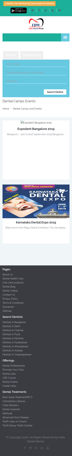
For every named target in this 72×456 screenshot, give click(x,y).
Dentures (7, 413)
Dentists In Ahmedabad (15, 346)
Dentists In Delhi (11, 326)
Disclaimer (8, 307)
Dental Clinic (32, 55)
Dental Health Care (13, 278)
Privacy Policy (10, 298)
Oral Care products (13, 282)
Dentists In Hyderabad (15, 342)
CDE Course (9, 377)
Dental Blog (9, 286)
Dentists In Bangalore (14, 322)
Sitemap (7, 311)
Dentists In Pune (11, 334)
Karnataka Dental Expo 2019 (36, 222)
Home (6, 108)
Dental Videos (10, 290)
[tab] (11, 55)
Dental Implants (11, 409)
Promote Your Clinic (13, 369)
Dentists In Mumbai (13, 338)
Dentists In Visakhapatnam (17, 354)
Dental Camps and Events (27, 108)
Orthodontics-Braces (14, 401)
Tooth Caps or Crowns (15, 421)
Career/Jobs (9, 386)
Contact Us (9, 294)
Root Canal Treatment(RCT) (17, 397)
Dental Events (10, 382)
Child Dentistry (11, 405)
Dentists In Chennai (13, 330)
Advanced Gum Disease (16, 417)
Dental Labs (9, 373)
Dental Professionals (14, 365)
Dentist (11, 55)
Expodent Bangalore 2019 (36, 129)
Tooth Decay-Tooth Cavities (17, 425)
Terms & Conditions (13, 302)
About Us (8, 274)
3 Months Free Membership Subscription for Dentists (29, 3)
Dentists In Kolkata (13, 350)
